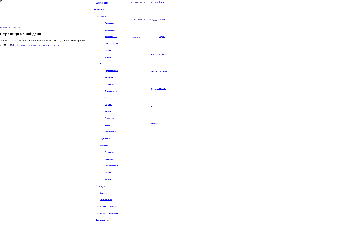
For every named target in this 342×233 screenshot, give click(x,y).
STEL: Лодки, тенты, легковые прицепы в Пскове (36, 45)
